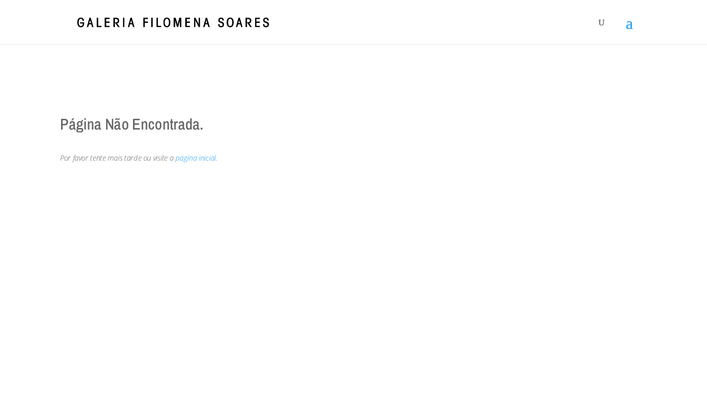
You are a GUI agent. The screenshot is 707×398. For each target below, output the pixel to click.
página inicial (195, 158)
